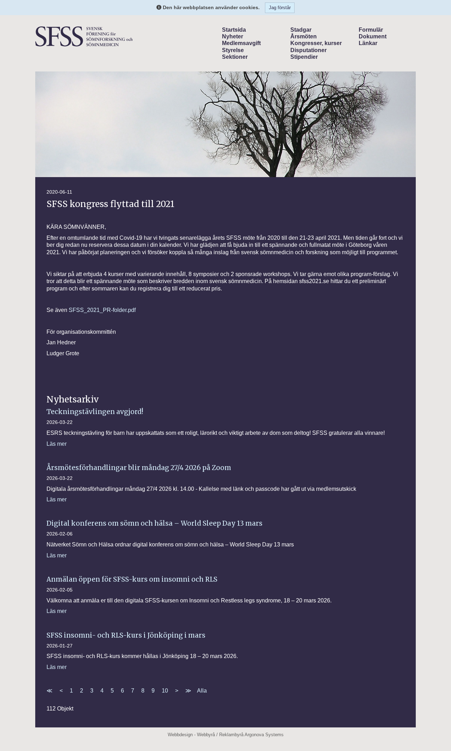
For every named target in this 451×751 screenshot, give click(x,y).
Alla (202, 691)
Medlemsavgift (241, 43)
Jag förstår (280, 7)
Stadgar (300, 30)
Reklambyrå (231, 734)
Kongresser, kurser (316, 43)
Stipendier (304, 57)
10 (165, 691)
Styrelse (233, 50)
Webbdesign (180, 734)
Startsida (234, 30)
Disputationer (308, 50)
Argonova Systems (264, 734)
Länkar (368, 43)
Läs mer (57, 444)
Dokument (373, 36)
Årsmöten (303, 36)
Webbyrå (206, 734)
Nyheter (232, 36)
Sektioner (235, 57)
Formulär (371, 30)
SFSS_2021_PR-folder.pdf (102, 310)
